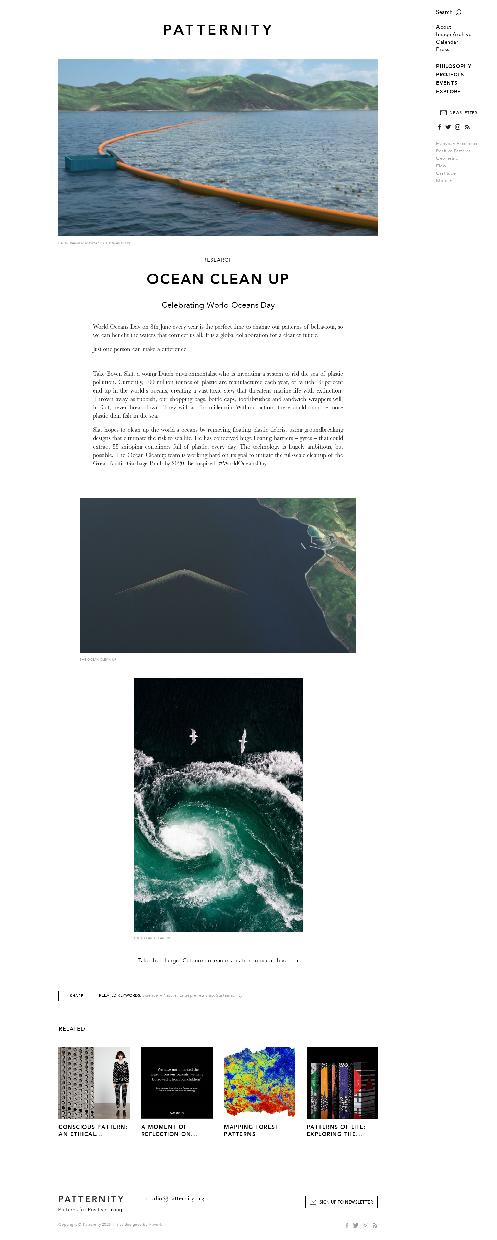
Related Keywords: (120, 995)
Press (443, 49)
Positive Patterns (453, 151)
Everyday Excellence (457, 143)
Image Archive (454, 34)
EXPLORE (448, 91)
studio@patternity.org (175, 1198)
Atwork (155, 1224)
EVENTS (447, 83)
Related (72, 1029)
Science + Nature (159, 995)
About (444, 27)
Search (444, 12)
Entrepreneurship (196, 995)
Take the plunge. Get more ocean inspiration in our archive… (217, 960)
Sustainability (229, 995)
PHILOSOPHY (453, 66)
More (442, 180)
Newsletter (463, 113)
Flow (441, 166)
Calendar (447, 42)
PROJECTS (450, 75)
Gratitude (446, 173)
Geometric (447, 158)
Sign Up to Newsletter (346, 1202)
